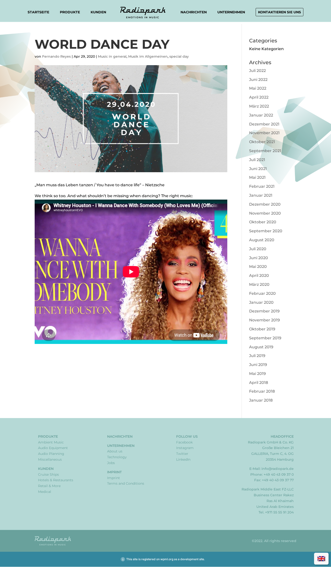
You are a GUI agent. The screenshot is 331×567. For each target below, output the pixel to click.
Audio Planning (51, 453)
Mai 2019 (257, 373)
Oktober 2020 (262, 222)
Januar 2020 (261, 302)
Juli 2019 (257, 355)
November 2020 (265, 213)
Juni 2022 (258, 79)
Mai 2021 (257, 177)
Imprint (114, 472)
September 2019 (265, 338)
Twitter (182, 453)
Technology (117, 457)
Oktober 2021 (262, 142)
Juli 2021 (257, 159)
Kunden (98, 12)
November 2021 (264, 133)
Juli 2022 (257, 70)
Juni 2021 (258, 168)
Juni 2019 (258, 364)
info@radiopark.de (277, 468)
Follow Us (187, 436)
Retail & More (49, 486)
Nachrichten (194, 12)
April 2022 (258, 97)
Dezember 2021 (264, 124)
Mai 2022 (257, 88)
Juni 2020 (258, 258)
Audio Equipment (53, 448)
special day (179, 56)
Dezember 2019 (264, 311)
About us (114, 451)
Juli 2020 (257, 249)
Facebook (184, 442)
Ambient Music (51, 442)
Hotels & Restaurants (55, 480)
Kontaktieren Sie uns (279, 12)
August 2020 (261, 240)
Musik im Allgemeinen (148, 56)
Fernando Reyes (56, 56)
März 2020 (259, 284)
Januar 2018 (261, 400)
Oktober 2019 (262, 329)
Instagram (185, 448)
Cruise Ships (48, 474)
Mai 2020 (258, 266)
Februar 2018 (262, 391)
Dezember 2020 (265, 204)
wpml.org (166, 559)
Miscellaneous (50, 459)
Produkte (70, 12)
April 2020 (259, 275)
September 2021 (265, 150)
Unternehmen (231, 12)
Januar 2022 (261, 115)
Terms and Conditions (125, 483)
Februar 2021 (262, 186)
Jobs (111, 463)
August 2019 (261, 347)
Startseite (38, 12)
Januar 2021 (260, 195)
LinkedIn (183, 459)
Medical (44, 491)
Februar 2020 (262, 293)
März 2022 (259, 106)
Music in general (112, 56)
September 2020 (265, 231)
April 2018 (258, 382)
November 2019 (264, 320)
